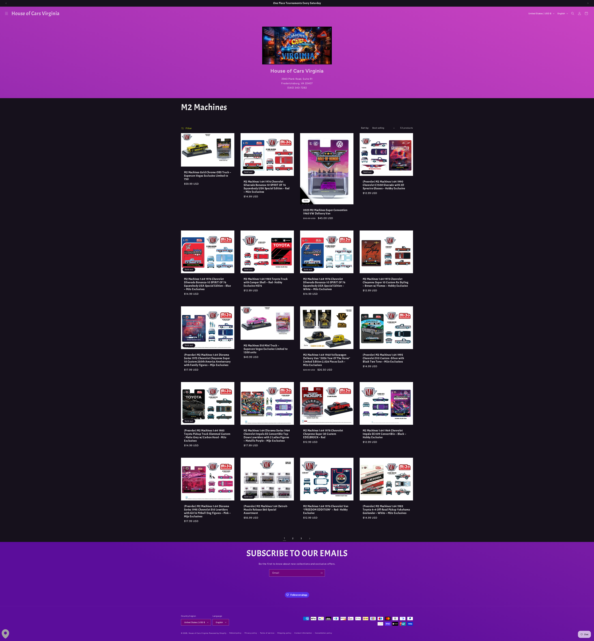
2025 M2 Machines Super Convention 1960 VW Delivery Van (325, 212)
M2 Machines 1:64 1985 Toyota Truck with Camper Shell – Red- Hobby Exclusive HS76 (266, 282)
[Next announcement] (588, 3)
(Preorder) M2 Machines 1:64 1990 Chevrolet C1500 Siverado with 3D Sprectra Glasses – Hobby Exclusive (384, 185)
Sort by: (365, 128)
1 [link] (284, 538)
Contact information (303, 633)
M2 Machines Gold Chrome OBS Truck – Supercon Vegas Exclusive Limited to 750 (207, 176)
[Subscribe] (321, 573)
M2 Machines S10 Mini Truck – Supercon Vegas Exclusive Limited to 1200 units (266, 349)
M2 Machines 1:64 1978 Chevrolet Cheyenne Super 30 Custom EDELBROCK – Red (323, 434)
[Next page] (309, 538)
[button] (6, 13)
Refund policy (235, 633)
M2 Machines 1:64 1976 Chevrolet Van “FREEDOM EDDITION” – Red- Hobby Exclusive (325, 510)
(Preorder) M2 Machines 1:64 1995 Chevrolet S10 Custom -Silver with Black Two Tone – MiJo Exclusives (383, 358)
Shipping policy (284, 633)
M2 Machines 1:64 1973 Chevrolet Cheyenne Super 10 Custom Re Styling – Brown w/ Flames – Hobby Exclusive (385, 282)
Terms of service (267, 633)
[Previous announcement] (6, 3)
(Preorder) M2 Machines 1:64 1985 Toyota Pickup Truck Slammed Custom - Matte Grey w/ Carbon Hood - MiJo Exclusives (207, 436)
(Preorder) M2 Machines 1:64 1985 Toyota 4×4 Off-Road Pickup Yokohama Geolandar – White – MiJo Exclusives (386, 510)
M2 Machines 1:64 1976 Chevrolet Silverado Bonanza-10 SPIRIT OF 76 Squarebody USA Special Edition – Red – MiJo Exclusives (267, 187)
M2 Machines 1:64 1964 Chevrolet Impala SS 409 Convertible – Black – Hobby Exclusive (384, 434)
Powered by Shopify (217, 633)
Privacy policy (251, 633)
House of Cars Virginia (198, 633)
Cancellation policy (323, 633)
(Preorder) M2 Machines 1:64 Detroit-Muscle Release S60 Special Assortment (266, 510)
